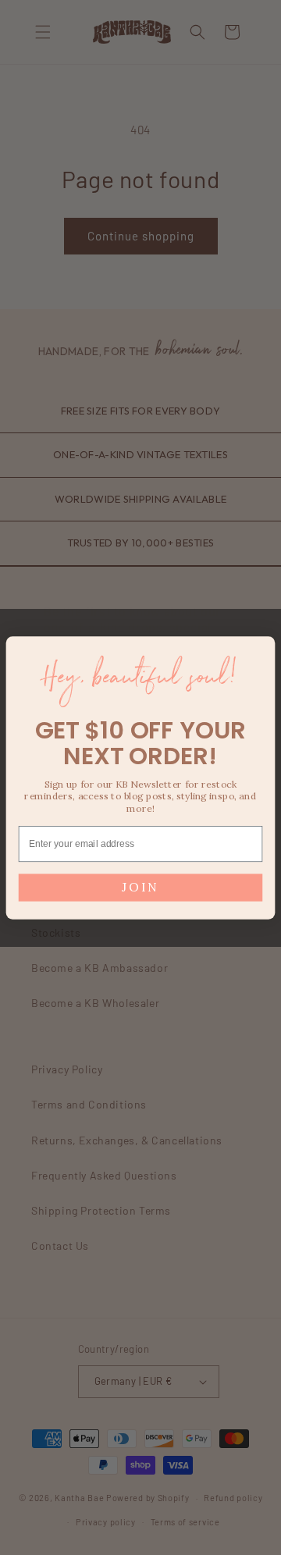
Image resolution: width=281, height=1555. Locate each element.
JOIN (140, 887)
